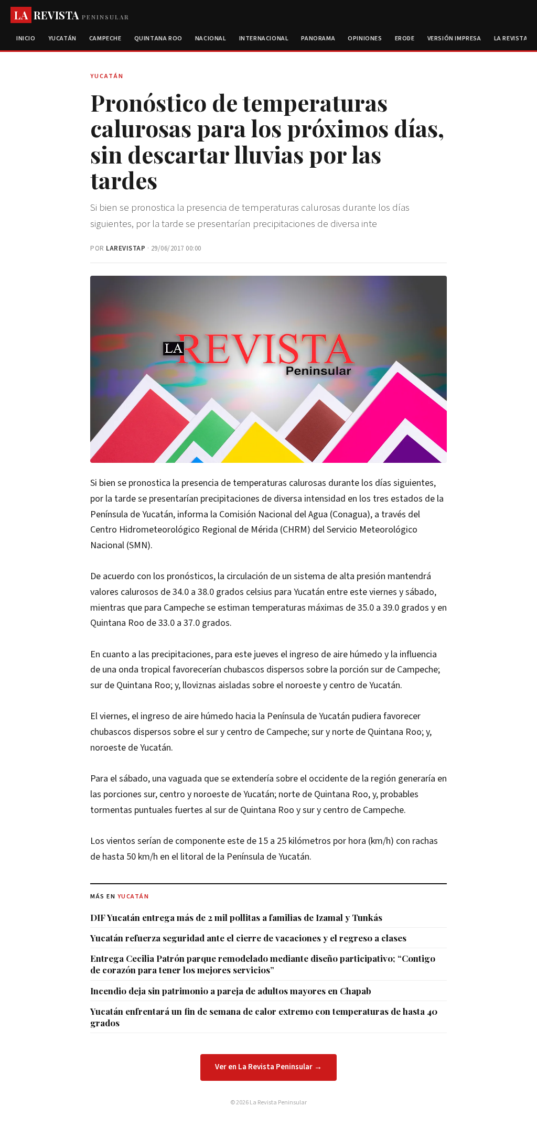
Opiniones (365, 38)
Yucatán (62, 38)
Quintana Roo (158, 38)
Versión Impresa (454, 38)
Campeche (105, 38)
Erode (405, 38)
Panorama (318, 38)
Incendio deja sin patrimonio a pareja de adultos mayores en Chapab (230, 990)
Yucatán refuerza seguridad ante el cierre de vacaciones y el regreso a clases (248, 937)
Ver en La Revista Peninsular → (268, 1066)
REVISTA (71, 15)
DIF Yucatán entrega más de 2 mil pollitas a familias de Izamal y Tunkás (236, 917)
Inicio (26, 38)
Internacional (264, 38)
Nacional (211, 38)
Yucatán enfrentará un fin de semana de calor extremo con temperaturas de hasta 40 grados (263, 1016)
